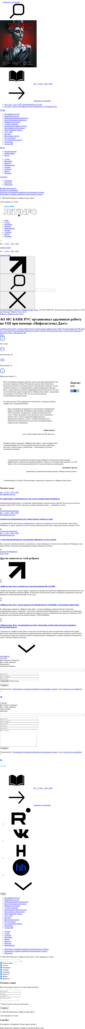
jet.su (2, 335)
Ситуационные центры (13, 140)
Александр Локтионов (8, 531)
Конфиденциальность (8, 188)
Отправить (4, 1008)
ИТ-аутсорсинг (10, 138)
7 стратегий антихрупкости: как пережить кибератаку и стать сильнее (28, 539)
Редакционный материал (9, 511)
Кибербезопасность (11, 116)
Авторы (7, 167)
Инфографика (9, 153)
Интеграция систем (11, 136)
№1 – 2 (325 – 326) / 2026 (9, 492)
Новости (7, 163)
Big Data (7, 134)
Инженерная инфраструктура (15, 126)
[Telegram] (78, 391)
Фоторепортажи (10, 151)
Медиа (2, 148)
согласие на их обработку (72, 689)
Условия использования (9, 190)
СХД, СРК (8, 132)
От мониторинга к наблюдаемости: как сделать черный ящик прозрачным (30, 499)
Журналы (8, 173)
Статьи (7, 159)
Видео (6, 155)
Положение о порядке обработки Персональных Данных (21, 194)
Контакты (8, 183)
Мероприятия (9, 165)
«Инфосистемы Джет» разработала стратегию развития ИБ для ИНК (27, 586)
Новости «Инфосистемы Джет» (12, 314)
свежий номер (5, 248)
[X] (74, 391)
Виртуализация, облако (13, 130)
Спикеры (7, 169)
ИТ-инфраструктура (12, 114)
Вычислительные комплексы (15, 120)
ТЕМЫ (2, 110)
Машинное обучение (12, 122)
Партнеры (8, 181)
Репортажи (8, 142)
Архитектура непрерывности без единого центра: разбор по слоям (26, 519)
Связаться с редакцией (11, 2)
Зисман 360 (8, 144)
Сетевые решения (11, 124)
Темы (6, 220)
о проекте (3, 177)
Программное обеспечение (14, 128)
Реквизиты (8, 185)
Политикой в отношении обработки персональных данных (35, 689)
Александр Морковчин (8, 552)
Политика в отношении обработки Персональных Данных (22, 192)
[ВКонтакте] (71, 391)
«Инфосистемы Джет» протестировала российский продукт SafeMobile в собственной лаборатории (39, 605)
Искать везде (7, 963)
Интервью (8, 161)
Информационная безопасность (16, 118)
